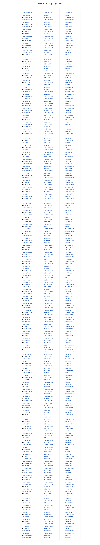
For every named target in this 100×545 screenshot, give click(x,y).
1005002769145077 (27, 484)
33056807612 (26, 142)
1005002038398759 (69, 444)
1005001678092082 (27, 400)
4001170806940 (68, 168)
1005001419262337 (48, 365)
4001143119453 (68, 317)
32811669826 (47, 361)
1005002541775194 (48, 96)
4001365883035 (27, 272)
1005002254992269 (69, 184)
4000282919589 (27, 426)
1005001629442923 (69, 460)
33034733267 (68, 368)
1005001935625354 (69, 386)
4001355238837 (27, 310)
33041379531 (26, 140)
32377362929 (68, 249)
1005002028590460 (48, 321)
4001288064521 (26, 470)
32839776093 (68, 323)
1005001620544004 (27, 451)
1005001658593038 (48, 98)
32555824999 (68, 161)
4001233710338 (26, 342)
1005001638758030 (27, 224)
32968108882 (68, 272)
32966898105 (68, 528)
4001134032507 (68, 154)
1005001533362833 (69, 486)
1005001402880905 (27, 96)
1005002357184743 (27, 512)
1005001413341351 (48, 298)
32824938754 (68, 47)
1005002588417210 (69, 305)
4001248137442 (68, 359)
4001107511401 (26, 442)
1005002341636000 (48, 294)
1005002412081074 (27, 409)
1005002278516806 (27, 175)
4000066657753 (27, 486)
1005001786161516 (69, 516)
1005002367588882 (27, 328)
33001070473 (26, 22)
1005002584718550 (48, 189)
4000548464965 (48, 333)
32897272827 (26, 454)
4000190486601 (47, 384)
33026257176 (47, 80)
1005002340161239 (27, 449)
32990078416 (68, 247)
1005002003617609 (48, 228)
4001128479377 (26, 228)
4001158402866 (68, 121)
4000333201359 (47, 223)
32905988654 (26, 66)
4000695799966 (68, 175)
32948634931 (47, 168)
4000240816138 (47, 75)
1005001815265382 (27, 407)
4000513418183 (47, 259)
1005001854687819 (69, 514)
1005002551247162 (48, 444)
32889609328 (26, 519)
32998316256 (26, 516)
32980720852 (68, 43)
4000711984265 (68, 526)
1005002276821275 (69, 474)
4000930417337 (68, 219)
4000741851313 (47, 345)
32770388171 (26, 115)
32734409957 (26, 330)
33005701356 (47, 212)
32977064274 (26, 518)
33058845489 (26, 154)
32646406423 (68, 36)
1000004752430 (27, 286)
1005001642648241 (48, 105)
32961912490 (26, 177)
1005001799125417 (48, 12)
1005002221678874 (69, 94)
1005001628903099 (27, 430)
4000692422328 (27, 205)
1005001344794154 (27, 505)
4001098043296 (68, 163)
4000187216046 (68, 26)
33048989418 (47, 402)
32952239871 (47, 172)
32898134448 (68, 324)
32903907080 (68, 266)
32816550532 (47, 244)
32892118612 (26, 33)
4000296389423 (48, 151)
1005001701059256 (27, 472)
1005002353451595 (27, 312)
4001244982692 (47, 156)
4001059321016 (47, 405)
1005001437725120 (27, 172)
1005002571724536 (48, 70)
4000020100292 (27, 354)
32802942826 (47, 221)
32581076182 (68, 302)
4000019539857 (68, 416)
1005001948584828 (48, 279)
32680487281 (26, 368)
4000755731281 (26, 395)
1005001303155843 (48, 300)
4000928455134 (47, 119)
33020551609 (47, 496)
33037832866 (26, 265)
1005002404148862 (27, 19)
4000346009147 (68, 28)
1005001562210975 (69, 498)
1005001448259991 (69, 507)
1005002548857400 (48, 435)
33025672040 (68, 400)
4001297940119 (68, 489)
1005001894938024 (48, 491)
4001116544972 (26, 138)
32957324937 (26, 68)
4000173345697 (68, 114)
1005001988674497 (48, 391)
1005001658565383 (27, 475)
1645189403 (67, 438)
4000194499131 (26, 268)
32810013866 (47, 412)
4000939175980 (68, 479)
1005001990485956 (69, 358)
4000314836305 (68, 33)
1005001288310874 (48, 254)
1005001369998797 (69, 319)
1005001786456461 (69, 66)
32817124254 (47, 456)
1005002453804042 (69, 187)
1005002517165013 (48, 277)
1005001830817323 (48, 159)
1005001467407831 (48, 465)
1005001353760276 (48, 291)
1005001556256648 (69, 349)
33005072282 (47, 268)
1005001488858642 (27, 12)
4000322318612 (26, 151)
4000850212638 (68, 293)
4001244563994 (47, 381)
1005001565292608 (48, 263)
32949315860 (47, 293)
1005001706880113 (27, 461)
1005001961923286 (27, 121)
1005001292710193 (48, 82)
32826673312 (26, 349)
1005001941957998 (69, 502)
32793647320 (47, 107)
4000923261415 (26, 375)
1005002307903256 (48, 431)
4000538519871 (68, 344)
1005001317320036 (69, 19)
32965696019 (68, 338)
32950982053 (26, 119)
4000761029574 (26, 49)
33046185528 (26, 287)
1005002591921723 (69, 191)
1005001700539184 (27, 254)
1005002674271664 (69, 71)
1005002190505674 (48, 252)
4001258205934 (47, 68)
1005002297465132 (69, 251)
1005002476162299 (48, 337)
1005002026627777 (48, 78)
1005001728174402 (69, 115)
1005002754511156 (27, 50)
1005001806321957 (69, 96)
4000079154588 (47, 347)
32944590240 (47, 230)
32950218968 (47, 358)
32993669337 (26, 273)
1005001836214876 (48, 314)
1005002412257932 (27, 358)
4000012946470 (27, 86)
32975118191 (67, 216)
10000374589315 (27, 289)
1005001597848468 (27, 89)
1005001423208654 (69, 64)
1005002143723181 (69, 156)
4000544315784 (27, 275)
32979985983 (47, 84)
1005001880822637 (27, 75)
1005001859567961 (27, 389)
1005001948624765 (27, 372)
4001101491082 (47, 93)
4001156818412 (68, 35)
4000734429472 (68, 151)
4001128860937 (26, 498)
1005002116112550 (48, 377)
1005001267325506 (27, 230)
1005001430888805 (27, 240)
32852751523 (68, 142)
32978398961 (68, 509)
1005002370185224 (27, 71)
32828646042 (26, 305)
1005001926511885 (27, 460)
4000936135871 (47, 409)
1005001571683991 (48, 495)
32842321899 (68, 342)
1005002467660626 (69, 73)
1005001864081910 (69, 482)
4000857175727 (47, 200)
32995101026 (26, 419)
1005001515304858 (69, 467)
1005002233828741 (48, 305)
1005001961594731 (27, 201)
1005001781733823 (48, 184)
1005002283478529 (27, 298)
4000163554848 (47, 472)
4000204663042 (68, 403)
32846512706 (47, 537)
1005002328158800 (27, 114)
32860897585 (68, 437)
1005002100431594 (27, 537)
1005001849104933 (69, 100)
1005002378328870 (27, 488)
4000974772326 (27, 344)
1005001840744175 (69, 328)
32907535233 (47, 428)
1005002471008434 (27, 78)
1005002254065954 (69, 59)
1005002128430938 (27, 433)
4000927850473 (27, 514)
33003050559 (47, 237)
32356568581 (47, 344)
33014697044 (68, 75)
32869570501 (47, 173)
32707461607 (47, 372)
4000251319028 (68, 535)
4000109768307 (68, 263)
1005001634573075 (48, 152)
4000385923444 (27, 40)
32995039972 (26, 319)
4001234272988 (47, 451)
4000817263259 (47, 272)
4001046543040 (68, 82)
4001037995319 (26, 521)
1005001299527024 (48, 47)
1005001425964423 (69, 335)
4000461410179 (68, 49)
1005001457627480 (48, 400)
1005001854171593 (27, 402)
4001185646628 (68, 279)
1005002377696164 (48, 163)
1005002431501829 (48, 416)
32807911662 (26, 135)
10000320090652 (69, 435)
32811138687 (47, 410)
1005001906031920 (69, 352)
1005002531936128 (48, 86)
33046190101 (47, 532)
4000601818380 (47, 115)
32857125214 (47, 280)
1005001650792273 (69, 203)
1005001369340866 (69, 391)
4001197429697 (68, 131)
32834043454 (68, 447)
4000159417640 (47, 136)
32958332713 (26, 194)
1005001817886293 (69, 530)
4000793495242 (48, 463)
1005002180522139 (27, 38)
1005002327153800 (27, 196)
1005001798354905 (27, 291)
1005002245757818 (27, 323)
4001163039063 (68, 21)
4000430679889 (68, 423)
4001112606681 (47, 94)
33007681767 (26, 70)
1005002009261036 (69, 93)
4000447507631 (47, 207)
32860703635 (68, 112)
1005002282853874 (27, 477)
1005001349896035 (69, 87)
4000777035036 (27, 77)
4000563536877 (68, 367)
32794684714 (47, 424)
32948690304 (68, 365)
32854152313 (47, 226)
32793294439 (47, 367)
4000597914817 (68, 24)
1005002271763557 (48, 224)
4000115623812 (47, 256)
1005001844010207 (48, 326)
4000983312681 (26, 314)
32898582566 (47, 374)
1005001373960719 (27, 293)
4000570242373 (48, 249)
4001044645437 (47, 519)
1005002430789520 (69, 198)
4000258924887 (68, 505)
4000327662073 (27, 231)
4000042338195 (47, 511)
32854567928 (26, 184)
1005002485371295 (48, 482)
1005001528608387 (27, 403)
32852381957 (68, 179)
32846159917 (26, 294)
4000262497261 (68, 449)
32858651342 (47, 77)
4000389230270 (27, 221)
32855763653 (26, 412)
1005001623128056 (27, 507)
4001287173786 (68, 375)
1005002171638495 (48, 449)
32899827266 (68, 145)
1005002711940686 (69, 17)
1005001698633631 (48, 461)
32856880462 (47, 528)
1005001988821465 (27, 15)
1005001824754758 (27, 219)
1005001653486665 (69, 414)
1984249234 (67, 451)
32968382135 (68, 122)
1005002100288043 (27, 26)
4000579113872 (47, 437)
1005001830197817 (27, 252)
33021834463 (26, 300)
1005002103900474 (27, 112)
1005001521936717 (27, 261)
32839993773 (47, 126)
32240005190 (68, 475)
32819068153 (68, 287)
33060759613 (26, 374)
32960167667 (47, 379)
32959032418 (47, 512)
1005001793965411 (27, 270)
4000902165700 (27, 352)
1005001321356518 (48, 73)
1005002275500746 (69, 493)
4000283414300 (27, 145)
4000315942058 (47, 203)
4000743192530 (27, 495)
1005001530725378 (48, 433)
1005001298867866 (69, 228)
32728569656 (47, 145)
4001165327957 (68, 217)
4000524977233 (27, 365)
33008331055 (68, 377)
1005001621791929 (48, 484)
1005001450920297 (27, 24)
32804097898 (68, 291)
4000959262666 (68, 193)
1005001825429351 (27, 388)
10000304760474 (69, 407)
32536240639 (68, 77)
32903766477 (47, 140)
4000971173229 (68, 152)
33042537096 (26, 131)
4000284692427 (68, 491)
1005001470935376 (27, 307)
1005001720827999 (69, 525)
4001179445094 (26, 87)
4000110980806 (68, 442)
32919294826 (47, 122)
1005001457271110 (27, 143)
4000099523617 (47, 398)
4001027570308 (27, 453)
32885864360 (47, 302)
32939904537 (68, 138)
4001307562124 (26, 532)
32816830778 (47, 489)
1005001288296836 (69, 240)
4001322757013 (68, 294)
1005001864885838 (27, 377)
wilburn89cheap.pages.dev (50, 3)
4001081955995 (68, 29)
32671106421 (68, 433)
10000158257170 (27, 165)
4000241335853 (27, 47)
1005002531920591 (69, 261)
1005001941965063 (48, 523)
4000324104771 (47, 340)
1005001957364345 (27, 258)
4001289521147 (68, 333)
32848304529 (68, 173)
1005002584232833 (69, 254)
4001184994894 (26, 351)
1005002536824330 (48, 117)
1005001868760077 (69, 428)
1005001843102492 (27, 198)
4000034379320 (48, 286)
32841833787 (47, 28)
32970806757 (47, 61)
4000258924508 (68, 52)
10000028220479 (27, 423)
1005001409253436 (69, 140)
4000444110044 (26, 82)
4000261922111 (68, 316)
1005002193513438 (27, 166)
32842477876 (26, 233)
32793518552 (68, 347)
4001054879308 (68, 172)
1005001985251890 (27, 45)
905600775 (25, 474)
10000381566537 (48, 446)
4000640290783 (27, 208)
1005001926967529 (27, 56)
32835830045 (68, 214)
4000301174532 (47, 454)
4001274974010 (26, 523)
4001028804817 (68, 426)
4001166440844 (26, 173)
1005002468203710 (48, 521)
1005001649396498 (69, 108)
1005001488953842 (69, 256)
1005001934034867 (27, 133)
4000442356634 (68, 465)
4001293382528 (47, 324)
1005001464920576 (48, 165)
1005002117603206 (69, 431)
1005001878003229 (27, 359)
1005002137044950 (69, 133)
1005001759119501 (69, 61)
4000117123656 (47, 154)
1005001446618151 (48, 231)
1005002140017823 (27, 59)
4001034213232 (47, 342)
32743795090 (47, 201)
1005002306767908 (48, 194)
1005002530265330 (69, 230)
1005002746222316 (27, 256)
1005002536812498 (69, 456)
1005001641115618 (69, 537)
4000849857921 (68, 461)
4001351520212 (26, 393)
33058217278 (47, 265)
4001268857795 (68, 277)
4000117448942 (47, 479)
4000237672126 (47, 191)
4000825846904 (27, 491)
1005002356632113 (48, 303)
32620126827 (26, 424)
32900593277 (26, 326)
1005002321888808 (48, 247)
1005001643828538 (48, 526)
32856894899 (26, 509)
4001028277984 (68, 159)
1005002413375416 (48, 287)
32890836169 (26, 465)
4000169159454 (47, 477)
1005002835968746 (27, 303)
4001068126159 (26, 493)
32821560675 (47, 14)
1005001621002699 (48, 335)
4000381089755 (47, 63)
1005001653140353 (27, 100)
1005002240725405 (27, 438)
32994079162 (47, 52)
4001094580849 (27, 259)
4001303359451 (26, 525)
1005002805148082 (69, 91)
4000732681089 (68, 463)
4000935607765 (68, 54)
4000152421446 (68, 382)
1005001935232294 (27, 316)
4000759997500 (27, 458)
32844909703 (68, 86)
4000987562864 (48, 525)
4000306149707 (47, 238)
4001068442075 (47, 503)
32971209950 (47, 143)
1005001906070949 (48, 403)
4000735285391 (27, 212)
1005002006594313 (48, 129)
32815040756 (47, 535)
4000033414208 (68, 70)
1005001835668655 (48, 330)
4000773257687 (27, 414)
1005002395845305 (27, 103)
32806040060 (68, 511)
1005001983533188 (27, 479)
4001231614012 (26, 238)
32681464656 (68, 84)
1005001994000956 (48, 133)
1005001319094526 (48, 389)
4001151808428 (68, 273)
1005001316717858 (48, 505)
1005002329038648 (27, 463)
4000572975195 (27, 405)
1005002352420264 (48, 100)
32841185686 (68, 31)
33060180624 (68, 532)
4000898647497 (68, 405)
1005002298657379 (48, 245)
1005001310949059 (27, 446)
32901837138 (47, 15)
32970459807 (26, 338)
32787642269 (47, 375)
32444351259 (26, 182)
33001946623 (68, 446)
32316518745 (47, 242)
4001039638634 (68, 221)
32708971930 (68, 289)
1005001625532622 (48, 356)
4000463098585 (48, 138)
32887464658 (68, 430)
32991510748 (47, 208)
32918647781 (26, 335)
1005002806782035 (27, 93)
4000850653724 (68, 453)
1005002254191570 (69, 419)
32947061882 (26, 410)
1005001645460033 (48, 29)
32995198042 (68, 298)
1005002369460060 (69, 326)
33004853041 (47, 370)
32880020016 (47, 217)
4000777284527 (27, 122)
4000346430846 (27, 128)
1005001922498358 (27, 21)
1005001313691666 (48, 38)
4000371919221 (68, 129)
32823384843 (47, 359)
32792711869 (68, 275)
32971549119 (26, 277)
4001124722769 (68, 458)
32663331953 (26, 63)
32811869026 (47, 312)
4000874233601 (47, 59)
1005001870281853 (48, 338)
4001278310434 (68, 180)
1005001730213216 (27, 52)
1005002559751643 (48, 270)
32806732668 (26, 158)
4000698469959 (27, 363)
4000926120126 (47, 328)
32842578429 (26, 396)
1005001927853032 (69, 40)
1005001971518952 (27, 242)
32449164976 (68, 389)
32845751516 (68, 107)
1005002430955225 (48, 282)
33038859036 (68, 110)
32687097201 (68, 208)
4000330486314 (47, 386)
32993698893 (47, 419)
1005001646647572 (69, 345)
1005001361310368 (48, 31)
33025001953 (68, 268)
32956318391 (26, 43)
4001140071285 (26, 54)
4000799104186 (47, 493)
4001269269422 (27, 279)
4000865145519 (68, 205)
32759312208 (47, 49)
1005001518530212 (27, 214)
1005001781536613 (48, 396)
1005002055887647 (48, 128)
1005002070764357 (48, 475)
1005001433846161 (27, 340)
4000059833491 (68, 210)
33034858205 (68, 258)
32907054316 (26, 361)
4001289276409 (27, 203)
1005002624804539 (69, 231)
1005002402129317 (27, 117)
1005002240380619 (27, 110)
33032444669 (26, 502)
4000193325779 (68, 226)
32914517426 (68, 337)
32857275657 (68, 135)
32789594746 (68, 126)
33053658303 (68, 354)
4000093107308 (68, 50)
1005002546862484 (69, 409)
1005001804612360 (69, 166)
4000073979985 (27, 435)
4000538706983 (68, 496)
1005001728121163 (48, 421)
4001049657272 (47, 417)
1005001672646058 (27, 129)
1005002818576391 (27, 245)
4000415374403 (47, 530)
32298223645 (68, 223)
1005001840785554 (27, 161)
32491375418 (68, 224)
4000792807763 (68, 235)
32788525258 (26, 370)
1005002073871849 (69, 270)
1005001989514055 (48, 205)
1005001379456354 (27, 244)
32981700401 (68, 518)
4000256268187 (47, 395)
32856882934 (47, 393)
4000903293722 (27, 468)
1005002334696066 (48, 468)
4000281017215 (26, 511)
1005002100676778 (69, 284)
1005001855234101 (27, 333)
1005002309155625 (27, 124)
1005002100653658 (27, 186)
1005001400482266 (69, 363)
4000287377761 (47, 182)
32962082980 (47, 33)
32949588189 (68, 388)
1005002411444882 (69, 189)
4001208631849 (47, 351)
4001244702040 (47, 470)
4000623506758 (27, 440)
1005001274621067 (48, 26)
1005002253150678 (69, 14)
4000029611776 (68, 194)
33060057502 (68, 207)
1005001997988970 (69, 177)
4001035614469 (26, 345)
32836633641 (47, 158)
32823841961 (47, 273)
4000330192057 (47, 317)
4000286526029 (27, 416)
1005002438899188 (48, 447)
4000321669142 (47, 193)
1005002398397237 (48, 518)
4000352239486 (68, 519)
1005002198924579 (69, 523)
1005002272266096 (48, 533)
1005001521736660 (48, 36)
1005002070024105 (27, 235)
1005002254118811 (69, 286)
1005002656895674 (69, 307)
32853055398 (47, 175)
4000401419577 (68, 410)
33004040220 (68, 384)
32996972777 (68, 147)
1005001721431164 (27, 391)
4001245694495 (47, 50)
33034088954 (47, 296)
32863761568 (26, 533)
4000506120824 (47, 89)
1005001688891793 (27, 159)
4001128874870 (26, 247)
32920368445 (47, 56)
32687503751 (26, 149)
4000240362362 (68, 440)
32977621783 (26, 156)
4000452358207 (48, 235)
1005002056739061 (48, 131)
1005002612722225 (27, 482)
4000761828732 (68, 68)
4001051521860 (68, 165)
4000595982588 (48, 110)
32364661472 (68, 503)
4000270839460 (68, 265)
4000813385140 (68, 242)
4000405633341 (68, 136)
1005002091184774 (27, 444)
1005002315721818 (27, 35)
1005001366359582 (27, 381)
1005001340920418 (48, 177)
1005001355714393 (69, 245)
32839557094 (26, 251)
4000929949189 (27, 168)
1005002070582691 (27, 489)
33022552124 (26, 94)
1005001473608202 (69, 143)
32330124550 (26, 528)
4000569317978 (68, 424)
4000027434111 (47, 161)
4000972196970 (68, 421)
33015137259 (68, 488)
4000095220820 (68, 412)
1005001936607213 (27, 331)
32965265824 (68, 128)
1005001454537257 (27, 481)
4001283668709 (47, 166)
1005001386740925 (27, 108)
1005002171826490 (48, 54)
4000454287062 (27, 347)
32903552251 (26, 107)
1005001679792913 (27, 280)
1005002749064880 (27, 210)
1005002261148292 (48, 214)
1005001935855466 (27, 200)
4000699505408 (27, 226)
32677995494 (47, 316)
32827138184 (26, 382)
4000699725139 (47, 289)
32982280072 (26, 91)
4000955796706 (48, 363)
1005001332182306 (27, 29)
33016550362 (68, 78)
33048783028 (26, 356)
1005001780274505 (69, 533)
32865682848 (26, 152)
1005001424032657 (48, 124)
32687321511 (47, 414)
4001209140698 (26, 500)
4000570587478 (47, 24)
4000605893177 (47, 87)
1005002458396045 (48, 187)
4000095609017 (68, 495)
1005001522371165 (48, 43)
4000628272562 (68, 356)
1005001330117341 (27, 136)
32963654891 (68, 237)
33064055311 (26, 384)
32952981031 (47, 460)
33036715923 (47, 388)
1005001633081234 (48, 407)
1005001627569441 (69, 393)
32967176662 (47, 438)
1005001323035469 (27, 282)
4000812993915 (26, 467)
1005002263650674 (69, 98)
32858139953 (26, 249)
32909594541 (68, 521)
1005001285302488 (27, 207)
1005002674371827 (27, 337)
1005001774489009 (69, 158)
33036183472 (26, 447)
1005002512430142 (27, 80)
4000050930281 (68, 280)
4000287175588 (27, 14)
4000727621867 (47, 368)
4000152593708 (68, 381)
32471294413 (26, 437)
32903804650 (68, 500)
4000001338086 (27, 61)
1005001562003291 (48, 440)
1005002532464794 (48, 147)
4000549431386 (47, 35)
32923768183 (47, 467)
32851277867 (47, 509)
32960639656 (26, 189)
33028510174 (26, 223)
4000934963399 (68, 200)
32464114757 (47, 57)
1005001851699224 (48, 180)
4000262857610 (68, 38)
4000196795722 (27, 321)
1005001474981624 (27, 535)
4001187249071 (68, 124)
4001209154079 (68, 119)
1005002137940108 (69, 370)
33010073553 (68, 201)
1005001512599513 (48, 382)
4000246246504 (48, 354)
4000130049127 (68, 196)
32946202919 (26, 456)
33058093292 (47, 488)
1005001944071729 (69, 309)
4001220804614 (47, 514)
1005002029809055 (69, 481)
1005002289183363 (48, 108)
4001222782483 (68, 296)
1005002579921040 (48, 349)
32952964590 (47, 135)
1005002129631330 (27, 309)
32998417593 (26, 431)
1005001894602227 (27, 170)
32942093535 (47, 481)
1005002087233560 (48, 309)
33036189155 (26, 398)
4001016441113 (68, 233)
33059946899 (26, 266)
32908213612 (47, 498)
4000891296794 (68, 238)
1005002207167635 (48, 103)
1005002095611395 (48, 516)
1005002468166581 (69, 312)
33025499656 (26, 191)
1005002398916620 (69, 351)
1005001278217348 (69, 182)
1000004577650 (47, 121)
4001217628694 (68, 89)
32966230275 (47, 22)
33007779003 (47, 40)
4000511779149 (68, 22)
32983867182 (47, 486)
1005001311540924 (69, 477)
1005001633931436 (48, 219)
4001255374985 (27, 147)
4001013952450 (26, 421)
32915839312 (68, 330)
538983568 (67, 398)
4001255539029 (68, 512)
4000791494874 (68, 395)
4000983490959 (68, 402)
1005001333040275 (48, 474)
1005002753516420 (27, 324)
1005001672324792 (69, 117)
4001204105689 (68, 379)
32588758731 (26, 73)
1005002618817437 (69, 314)
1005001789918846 (48, 71)
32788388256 (26, 180)
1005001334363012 (48, 19)
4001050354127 (47, 101)
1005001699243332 (27, 296)
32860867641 (47, 502)
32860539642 (68, 300)
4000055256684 (27, 28)
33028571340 (47, 142)
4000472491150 (47, 186)
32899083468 (26, 317)
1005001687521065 (27, 284)
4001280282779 (68, 56)
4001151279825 (47, 240)
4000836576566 (48, 42)
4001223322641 (26, 417)
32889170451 (68, 372)
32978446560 (68, 417)
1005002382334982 (69, 468)
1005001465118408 (27, 367)
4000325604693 (68, 80)
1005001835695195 (69, 105)
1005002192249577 (48, 310)
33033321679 (47, 507)
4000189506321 (68, 396)
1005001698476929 (48, 112)
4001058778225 (47, 233)
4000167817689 (68, 259)
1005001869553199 (27, 530)
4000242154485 (68, 149)
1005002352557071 (48, 500)
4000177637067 (47, 66)
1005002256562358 (48, 319)
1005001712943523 (48, 331)
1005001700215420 (48, 307)
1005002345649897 (69, 45)
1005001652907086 (48, 91)
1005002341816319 (27, 36)
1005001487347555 (48, 149)
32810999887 (26, 496)
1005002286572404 (48, 170)
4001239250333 (68, 186)
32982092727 (26, 237)
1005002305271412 (27, 42)
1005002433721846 (48, 275)
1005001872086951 (48, 196)
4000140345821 (26, 217)
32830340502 (68, 454)
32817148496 (68, 340)
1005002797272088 (48, 258)
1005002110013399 (69, 282)
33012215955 (68, 244)
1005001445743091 (27, 302)
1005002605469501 (48, 21)
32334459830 (26, 101)
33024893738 (68, 101)
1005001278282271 (69, 374)
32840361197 (26, 31)
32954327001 (68, 303)
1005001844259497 (48, 216)
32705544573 (68, 361)
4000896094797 (27, 193)
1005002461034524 (48, 261)
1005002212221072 (48, 114)
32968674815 (68, 472)
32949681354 (47, 458)
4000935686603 (48, 284)
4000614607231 (47, 17)
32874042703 (26, 216)
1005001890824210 (27, 126)
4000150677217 (68, 170)
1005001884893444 (27, 179)
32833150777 (47, 423)
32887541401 (68, 57)
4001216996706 (68, 252)
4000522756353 (27, 105)
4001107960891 (47, 266)
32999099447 (68, 310)
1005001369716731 (48, 198)
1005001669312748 (27, 163)
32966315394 (68, 212)
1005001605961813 (27, 187)
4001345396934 (68, 12)
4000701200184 (68, 103)
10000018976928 (48, 430)
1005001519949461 (48, 45)
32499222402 (47, 323)
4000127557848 (27, 526)
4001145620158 (68, 321)
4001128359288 (26, 84)
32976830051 (26, 386)
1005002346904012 (48, 426)
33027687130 (68, 63)
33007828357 (47, 442)
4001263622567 (27, 379)
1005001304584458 (27, 17)
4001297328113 (47, 179)
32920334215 (68, 15)
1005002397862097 (48, 251)
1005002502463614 (69, 42)
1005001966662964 (69, 484)
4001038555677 (68, 470)
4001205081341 (26, 263)
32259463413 (26, 57)
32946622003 (68, 331)
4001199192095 (26, 64)
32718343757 (47, 453)
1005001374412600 (27, 503)
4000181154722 (26, 98)
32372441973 (47, 352)
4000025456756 (48, 64)
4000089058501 (27, 428)
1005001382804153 (48, 210)
